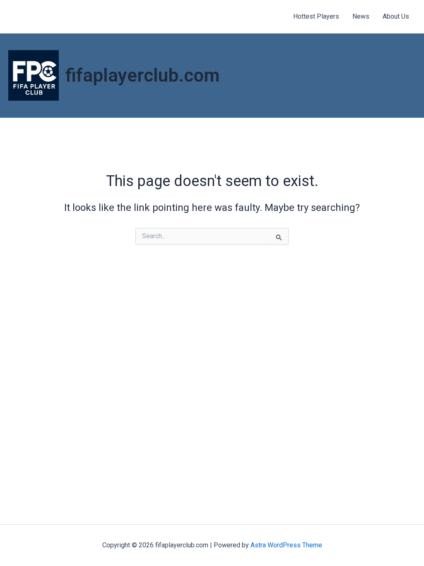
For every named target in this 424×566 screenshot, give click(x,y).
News (360, 16)
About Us (396, 16)
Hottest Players (316, 16)
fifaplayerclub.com (142, 75)
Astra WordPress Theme (286, 545)
